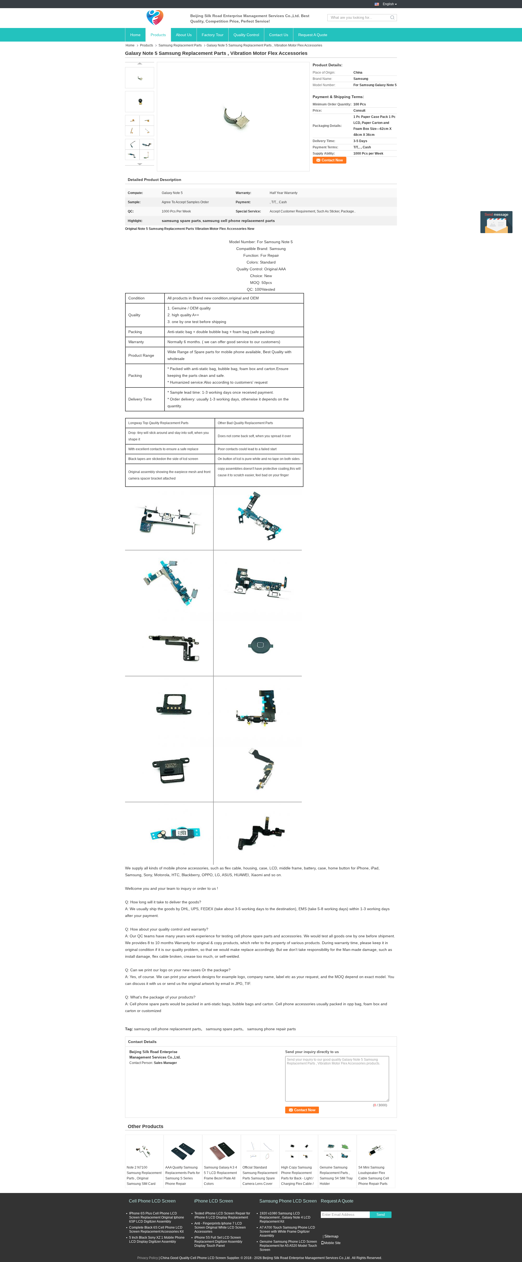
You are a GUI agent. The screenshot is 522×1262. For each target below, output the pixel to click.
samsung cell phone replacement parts (167, 1029)
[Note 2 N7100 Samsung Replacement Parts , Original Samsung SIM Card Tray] (144, 1151)
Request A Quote (312, 35)
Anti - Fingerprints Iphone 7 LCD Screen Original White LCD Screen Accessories (220, 1227)
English (388, 4)
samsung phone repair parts (271, 1029)
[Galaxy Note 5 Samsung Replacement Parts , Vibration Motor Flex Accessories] (233, 116)
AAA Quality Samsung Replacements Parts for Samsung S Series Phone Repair (182, 1176)
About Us (184, 35)
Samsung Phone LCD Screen (288, 1201)
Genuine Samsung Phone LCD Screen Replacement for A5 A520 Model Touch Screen (288, 1246)
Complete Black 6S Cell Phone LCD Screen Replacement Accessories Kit (156, 1229)
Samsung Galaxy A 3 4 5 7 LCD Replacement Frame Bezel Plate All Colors (220, 1176)
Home (135, 35)
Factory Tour (212, 35)
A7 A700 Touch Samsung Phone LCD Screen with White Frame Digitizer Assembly (287, 1232)
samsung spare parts (224, 1029)
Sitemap (331, 1236)
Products (158, 35)
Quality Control (246, 35)
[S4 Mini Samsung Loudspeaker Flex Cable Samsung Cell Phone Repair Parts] (376, 1151)
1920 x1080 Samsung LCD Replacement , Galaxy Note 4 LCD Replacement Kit (285, 1217)
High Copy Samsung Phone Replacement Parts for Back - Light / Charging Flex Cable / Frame (297, 1178)
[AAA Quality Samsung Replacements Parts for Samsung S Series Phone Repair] (183, 1151)
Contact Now (332, 160)
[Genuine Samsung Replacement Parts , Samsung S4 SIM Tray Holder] (337, 1151)
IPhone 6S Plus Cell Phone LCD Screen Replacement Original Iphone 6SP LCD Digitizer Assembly (156, 1217)
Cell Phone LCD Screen (152, 1201)
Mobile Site (332, 1243)
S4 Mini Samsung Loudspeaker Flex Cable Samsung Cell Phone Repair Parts (373, 1176)
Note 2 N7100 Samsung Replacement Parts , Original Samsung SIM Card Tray (144, 1178)
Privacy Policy (147, 1258)
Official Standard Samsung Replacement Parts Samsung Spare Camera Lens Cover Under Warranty (260, 1178)
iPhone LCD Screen (213, 1201)
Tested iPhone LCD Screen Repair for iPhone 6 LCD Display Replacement (222, 1215)
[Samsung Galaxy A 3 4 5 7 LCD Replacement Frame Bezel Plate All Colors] (222, 1151)
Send (381, 1215)
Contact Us (278, 35)
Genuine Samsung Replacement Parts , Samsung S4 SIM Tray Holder (336, 1176)
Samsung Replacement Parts (180, 45)
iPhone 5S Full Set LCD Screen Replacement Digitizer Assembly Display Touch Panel (218, 1242)
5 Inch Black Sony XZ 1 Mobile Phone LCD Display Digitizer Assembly (157, 1240)
